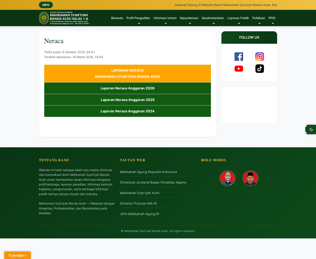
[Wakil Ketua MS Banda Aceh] (250, 178)
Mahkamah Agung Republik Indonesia (148, 172)
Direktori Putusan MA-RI (138, 203)
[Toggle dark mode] (311, 129)
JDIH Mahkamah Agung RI (139, 214)
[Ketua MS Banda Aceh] (227, 178)
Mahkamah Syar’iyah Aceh (140, 193)
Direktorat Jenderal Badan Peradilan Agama (153, 182)
